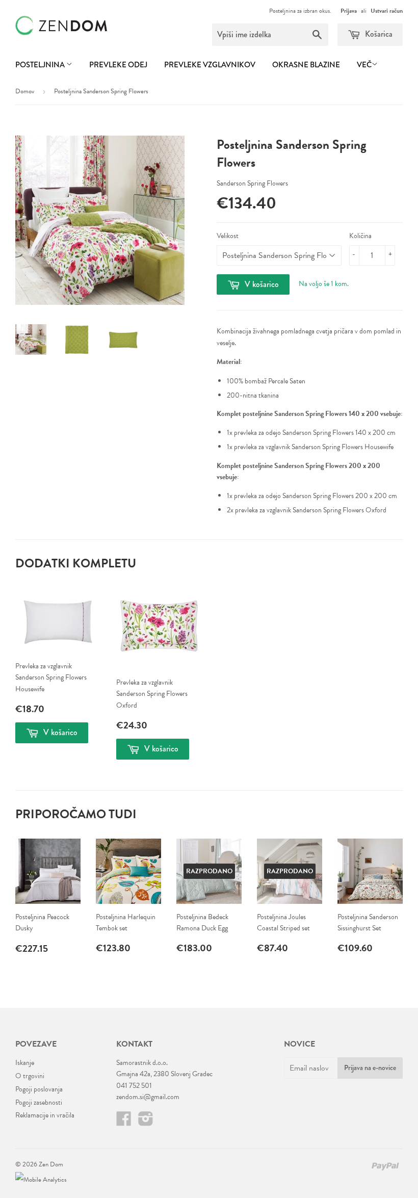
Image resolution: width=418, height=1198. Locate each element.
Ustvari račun (387, 10)
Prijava (349, 10)
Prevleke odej (118, 64)
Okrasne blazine (306, 64)
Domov (24, 91)
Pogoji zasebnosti (38, 1102)
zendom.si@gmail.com (147, 1096)
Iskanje (24, 1062)
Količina (360, 235)
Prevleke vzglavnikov (209, 64)
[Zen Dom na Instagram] (145, 1122)
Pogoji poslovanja (39, 1089)
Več (364, 64)
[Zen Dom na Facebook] (124, 1122)
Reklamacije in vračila (44, 1115)
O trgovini (29, 1076)
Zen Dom (51, 1164)
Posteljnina (40, 64)
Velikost (228, 235)
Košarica (378, 34)
